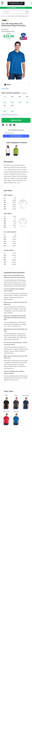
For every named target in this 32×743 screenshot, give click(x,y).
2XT (20, 96)
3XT (27, 96)
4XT (5, 105)
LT (4, 96)
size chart (24, 93)
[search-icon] (27, 12)
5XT (12, 105)
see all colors (5, 88)
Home (2, 16)
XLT (12, 96)
